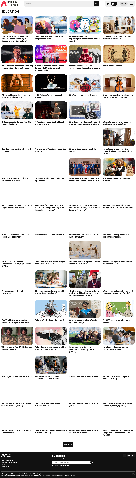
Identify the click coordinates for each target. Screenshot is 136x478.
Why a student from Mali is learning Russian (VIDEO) (16, 348)
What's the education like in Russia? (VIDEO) (47, 404)
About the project (7, 460)
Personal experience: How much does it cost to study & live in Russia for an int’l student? (84, 207)
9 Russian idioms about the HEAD (49, 234)
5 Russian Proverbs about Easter (83, 376)
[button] (92, 2)
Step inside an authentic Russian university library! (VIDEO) (117, 404)
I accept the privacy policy (61, 465)
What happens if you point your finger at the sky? (49, 37)
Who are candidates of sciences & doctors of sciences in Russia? (118, 292)
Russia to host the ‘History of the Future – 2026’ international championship (49, 68)
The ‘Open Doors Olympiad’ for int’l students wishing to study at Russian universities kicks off (16, 38)
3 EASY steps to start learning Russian (116, 321)
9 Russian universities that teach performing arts (49, 123)
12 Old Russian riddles (112, 66)
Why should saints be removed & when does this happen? (15, 96)
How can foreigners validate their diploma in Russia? (117, 262)
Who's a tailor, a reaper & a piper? (84, 95)
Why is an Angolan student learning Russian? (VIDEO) (51, 431)
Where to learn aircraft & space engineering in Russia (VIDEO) (117, 123)
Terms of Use (5, 466)
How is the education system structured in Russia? (115, 348)
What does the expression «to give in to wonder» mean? (50, 262)
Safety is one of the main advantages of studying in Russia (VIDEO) (16, 263)
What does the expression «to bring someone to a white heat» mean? (17, 67)
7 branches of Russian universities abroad (50, 150)
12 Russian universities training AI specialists (50, 179)
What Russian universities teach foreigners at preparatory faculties (118, 206)
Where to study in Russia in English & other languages (16, 431)
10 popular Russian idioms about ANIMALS (117, 179)
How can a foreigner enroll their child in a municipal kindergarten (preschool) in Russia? (49, 207)
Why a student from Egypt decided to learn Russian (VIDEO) (16, 404)
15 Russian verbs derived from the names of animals (16, 123)
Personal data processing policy (9, 463)
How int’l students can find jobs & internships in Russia (83, 431)
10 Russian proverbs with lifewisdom (12, 292)
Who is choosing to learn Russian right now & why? (83, 321)
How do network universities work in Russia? (16, 150)
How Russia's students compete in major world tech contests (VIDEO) (84, 179)
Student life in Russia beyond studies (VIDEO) (116, 377)
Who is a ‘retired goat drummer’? (49, 320)
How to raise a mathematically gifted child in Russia (14, 179)
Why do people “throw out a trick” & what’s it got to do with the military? (85, 123)
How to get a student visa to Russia (16, 376)
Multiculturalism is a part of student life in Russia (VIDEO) (84, 262)
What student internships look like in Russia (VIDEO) (84, 235)
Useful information (121, 8)
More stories (68, 444)
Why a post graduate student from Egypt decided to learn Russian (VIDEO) (118, 432)
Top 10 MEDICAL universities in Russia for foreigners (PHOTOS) (15, 321)
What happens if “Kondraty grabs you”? (84, 404)
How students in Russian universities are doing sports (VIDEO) (81, 349)
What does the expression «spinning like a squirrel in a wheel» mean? (84, 38)
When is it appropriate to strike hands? (82, 150)
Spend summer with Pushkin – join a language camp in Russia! (16, 206)
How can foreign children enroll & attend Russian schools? (49, 292)
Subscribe (58, 455)
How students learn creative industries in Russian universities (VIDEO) (117, 151)
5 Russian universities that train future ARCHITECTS (117, 37)
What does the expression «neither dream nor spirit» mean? (50, 348)
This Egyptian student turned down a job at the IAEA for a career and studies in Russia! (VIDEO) (84, 293)
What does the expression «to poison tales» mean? (116, 235)
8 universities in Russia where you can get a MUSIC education (118, 96)
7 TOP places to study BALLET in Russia (49, 96)
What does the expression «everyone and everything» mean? (84, 67)
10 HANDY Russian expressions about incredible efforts (15, 235)
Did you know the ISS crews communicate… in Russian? (47, 377)
